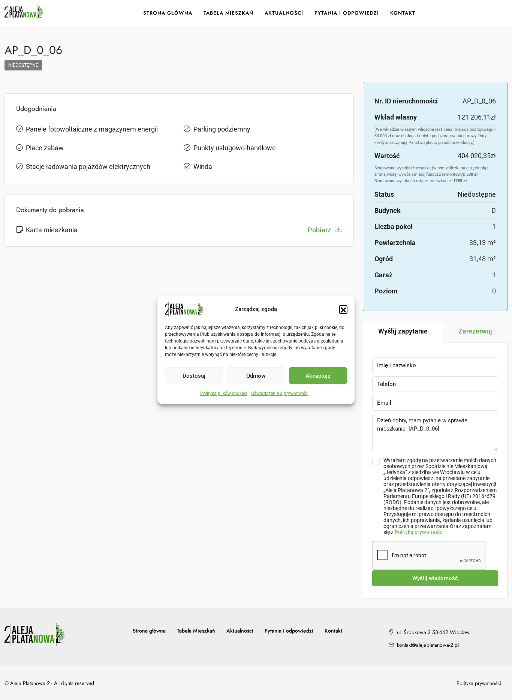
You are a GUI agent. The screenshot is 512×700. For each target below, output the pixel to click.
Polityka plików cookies (223, 393)
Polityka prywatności (479, 683)
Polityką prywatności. (420, 532)
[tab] (403, 331)
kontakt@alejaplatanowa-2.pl (428, 645)
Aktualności (284, 12)
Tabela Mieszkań (228, 12)
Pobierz (320, 230)
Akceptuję (318, 375)
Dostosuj (194, 375)
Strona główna (167, 12)
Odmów (255, 375)
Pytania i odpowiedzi (346, 12)
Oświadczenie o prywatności (279, 393)
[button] (343, 309)
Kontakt (402, 12)
